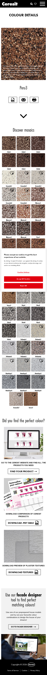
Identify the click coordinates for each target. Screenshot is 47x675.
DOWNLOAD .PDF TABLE (21, 522)
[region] (23, 270)
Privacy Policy (35, 670)
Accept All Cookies (23, 279)
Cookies (24, 670)
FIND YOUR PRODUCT (21, 471)
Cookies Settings (23, 272)
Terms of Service (13, 670)
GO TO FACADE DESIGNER (22, 627)
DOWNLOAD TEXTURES (20, 572)
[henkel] (31, 665)
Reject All (23, 286)
